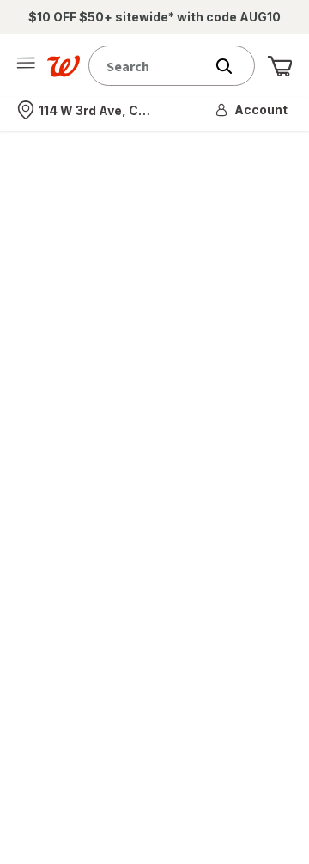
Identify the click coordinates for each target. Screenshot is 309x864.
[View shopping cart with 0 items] (280, 66)
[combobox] (150, 65)
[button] (252, 110)
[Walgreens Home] (63, 66)
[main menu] (26, 66)
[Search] (232, 66)
